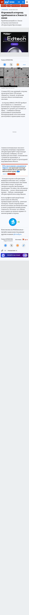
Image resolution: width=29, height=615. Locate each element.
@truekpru (17, 234)
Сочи (8, 5)
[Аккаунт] (27, 2)
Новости (3, 5)
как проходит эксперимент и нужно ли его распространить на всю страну (14, 168)
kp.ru (26, 240)
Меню (2, 2)
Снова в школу (16, 5)
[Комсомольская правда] (9, 2)
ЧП (5, 250)
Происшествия (5, 9)
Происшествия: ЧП (12, 250)
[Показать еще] (24, 64)
